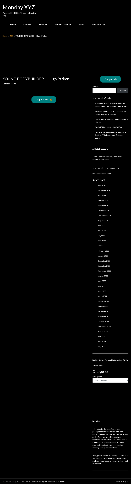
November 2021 (104, 316)
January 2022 (103, 306)
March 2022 (102, 296)
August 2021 (103, 331)
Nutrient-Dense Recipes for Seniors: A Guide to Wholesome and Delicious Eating (110, 135)
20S (11, 36)
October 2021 (103, 321)
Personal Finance (63, 24)
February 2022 (103, 301)
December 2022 (104, 261)
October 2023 (103, 210)
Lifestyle (27, 24)
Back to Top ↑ (122, 481)
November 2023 (104, 205)
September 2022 (104, 271)
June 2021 (102, 341)
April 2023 (102, 241)
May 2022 (101, 286)
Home (13, 24)
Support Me (44, 99)
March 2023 (102, 246)
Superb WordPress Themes (53, 481)
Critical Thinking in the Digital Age (108, 127)
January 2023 (103, 256)
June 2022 (102, 281)
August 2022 (103, 276)
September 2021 (104, 326)
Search (95, 86)
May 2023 (101, 236)
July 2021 (101, 336)
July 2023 (101, 226)
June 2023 (102, 231)
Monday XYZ (19, 7)
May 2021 (101, 346)
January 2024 (103, 200)
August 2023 (103, 220)
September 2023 (104, 215)
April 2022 (102, 291)
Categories (97, 377)
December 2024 (104, 190)
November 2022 (104, 266)
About (81, 24)
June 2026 (102, 185)
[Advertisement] (65, 57)
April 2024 (102, 195)
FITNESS (43, 24)
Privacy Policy (98, 24)
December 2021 (104, 311)
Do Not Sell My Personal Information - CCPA (110, 360)
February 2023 (103, 251)
